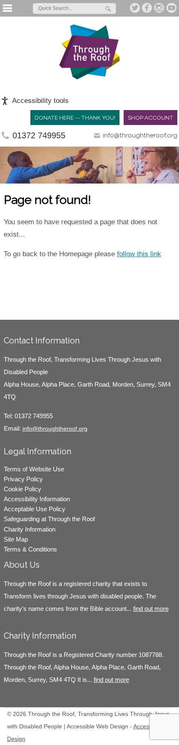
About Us (22, 565)
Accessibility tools (40, 101)
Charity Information (29, 529)
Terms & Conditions (30, 549)
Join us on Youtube (171, 8)
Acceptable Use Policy (34, 508)
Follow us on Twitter (135, 8)
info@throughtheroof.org (140, 135)
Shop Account (150, 117)
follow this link (139, 254)
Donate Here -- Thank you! (75, 117)
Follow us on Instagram (159, 8)
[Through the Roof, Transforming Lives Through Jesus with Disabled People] (89, 52)
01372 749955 (38, 135)
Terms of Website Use (34, 469)
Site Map (16, 539)
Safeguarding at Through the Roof (49, 518)
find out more (151, 608)
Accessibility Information (37, 498)
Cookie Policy (22, 489)
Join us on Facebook (147, 8)
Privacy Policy (23, 479)
